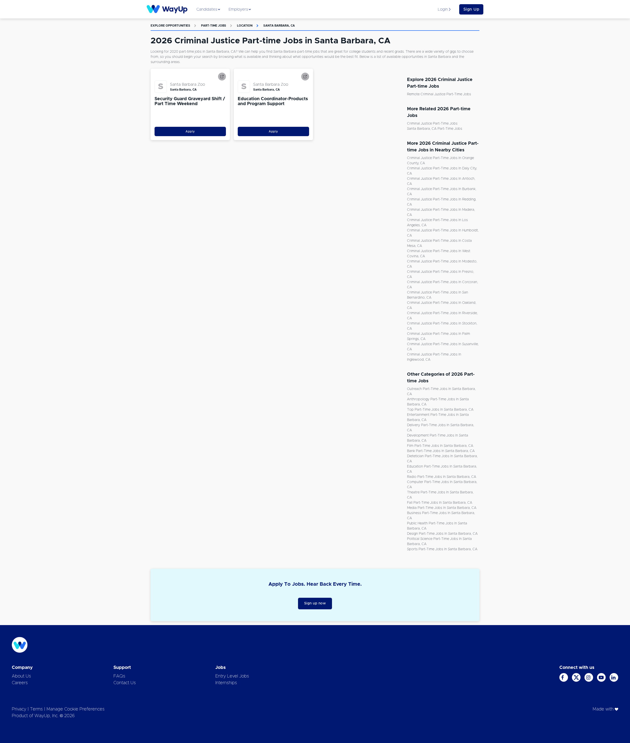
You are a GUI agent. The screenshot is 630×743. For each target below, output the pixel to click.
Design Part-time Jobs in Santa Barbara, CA (442, 533)
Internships (226, 683)
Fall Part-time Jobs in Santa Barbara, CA (439, 502)
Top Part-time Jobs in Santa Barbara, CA (440, 409)
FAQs (119, 676)
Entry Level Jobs (232, 676)
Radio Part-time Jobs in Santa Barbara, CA (441, 477)
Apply (190, 131)
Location (244, 25)
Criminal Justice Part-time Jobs (432, 123)
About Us (21, 676)
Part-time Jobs (213, 25)
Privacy (19, 709)
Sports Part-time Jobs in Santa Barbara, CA (442, 549)
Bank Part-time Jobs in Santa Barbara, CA (441, 451)
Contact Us (124, 683)
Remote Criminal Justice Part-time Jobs (439, 94)
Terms (36, 709)
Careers (20, 683)
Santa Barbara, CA (279, 25)
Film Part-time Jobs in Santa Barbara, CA (440, 446)
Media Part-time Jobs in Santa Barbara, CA (441, 508)
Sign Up (471, 9)
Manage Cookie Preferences (76, 709)
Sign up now (315, 603)
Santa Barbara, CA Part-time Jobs (434, 128)
